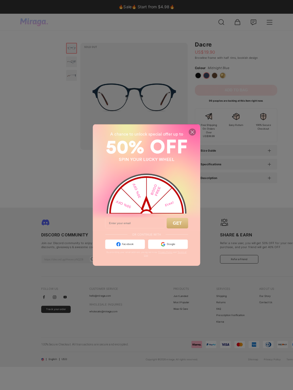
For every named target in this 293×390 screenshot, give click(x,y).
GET (177, 223)
